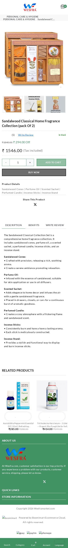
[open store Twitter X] (35, 204)
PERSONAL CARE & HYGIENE (22, 16)
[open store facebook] (23, 481)
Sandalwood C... (46, 19)
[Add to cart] (9, 416)
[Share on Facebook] (25, 204)
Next (64, 58)
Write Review (26, 134)
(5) (13, 134)
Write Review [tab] (55, 225)
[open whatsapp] (34, 481)
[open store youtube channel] (13, 481)
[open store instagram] (3, 481)
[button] (40, 205)
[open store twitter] (44, 481)
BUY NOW (34, 172)
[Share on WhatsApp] (30, 204)
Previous (3, 58)
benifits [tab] (34, 225)
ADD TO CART (53, 162)
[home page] (30, 7)
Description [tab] (13, 225)
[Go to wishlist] (57, 7)
